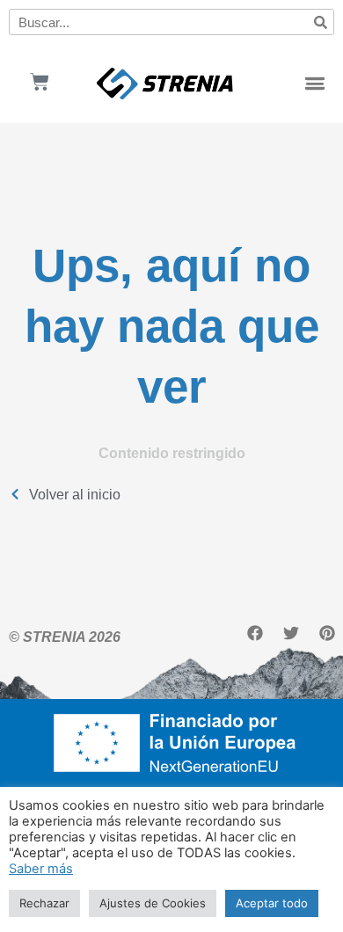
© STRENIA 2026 (64, 636)
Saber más (41, 869)
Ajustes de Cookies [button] (152, 903)
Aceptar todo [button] (272, 903)
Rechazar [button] (44, 903)
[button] (315, 83)
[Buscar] (320, 22)
